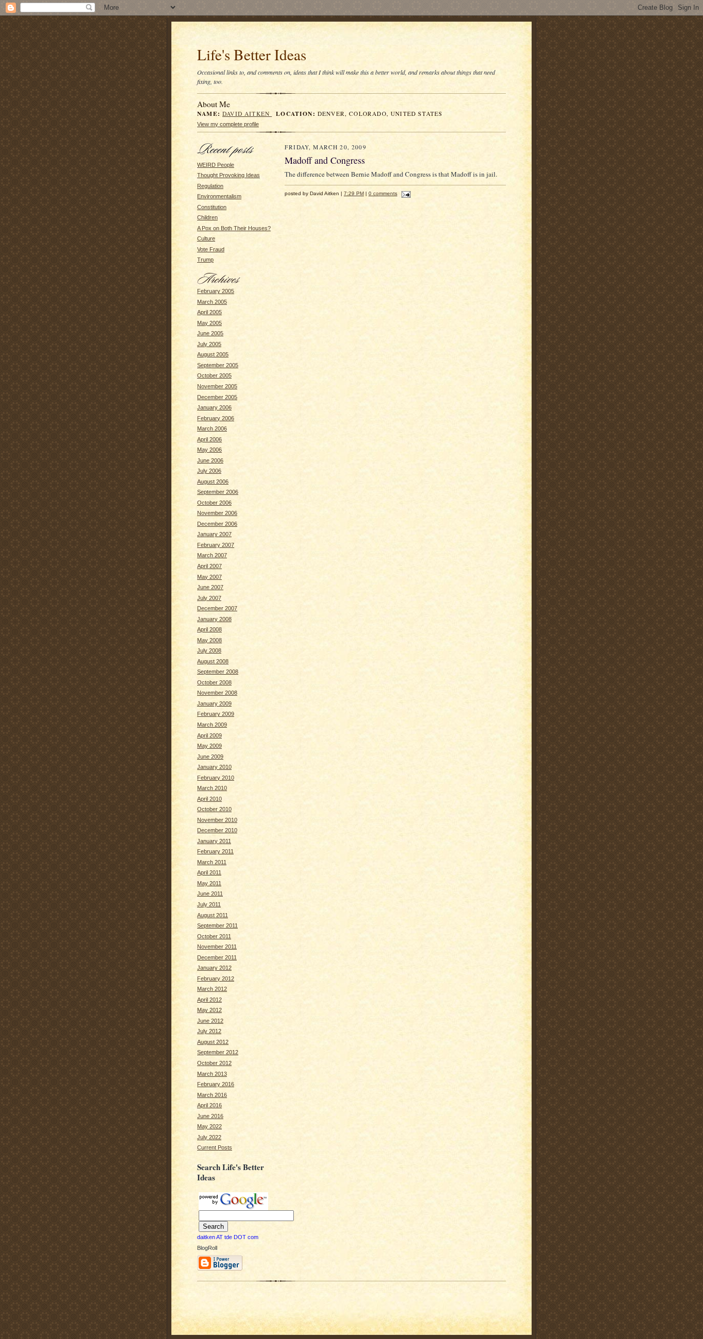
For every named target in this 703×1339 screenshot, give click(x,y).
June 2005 (210, 333)
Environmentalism (219, 196)
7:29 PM (354, 193)
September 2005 (217, 365)
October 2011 (214, 936)
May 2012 (209, 1010)
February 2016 (215, 1084)
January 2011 (214, 841)
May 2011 (209, 883)
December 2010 (217, 830)
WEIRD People (215, 165)
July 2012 (209, 1031)
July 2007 (209, 598)
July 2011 (209, 904)
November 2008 (217, 693)
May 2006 (209, 450)
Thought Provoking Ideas (228, 175)
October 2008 (214, 682)
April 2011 (209, 872)
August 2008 (213, 661)
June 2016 (210, 1116)
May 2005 (209, 323)
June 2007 (210, 587)
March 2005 (212, 302)
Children (207, 217)
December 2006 (217, 524)
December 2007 (217, 608)
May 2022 (209, 1126)
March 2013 (212, 1074)
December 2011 (217, 957)
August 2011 (212, 915)
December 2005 (217, 397)
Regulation (210, 186)
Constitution (211, 207)
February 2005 (215, 291)
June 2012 (210, 1021)
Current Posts (214, 1147)
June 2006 (210, 460)
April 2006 (209, 439)
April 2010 (209, 799)
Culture (206, 238)
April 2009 (209, 735)
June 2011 (210, 893)
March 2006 (212, 428)
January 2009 (214, 703)
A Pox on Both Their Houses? (234, 228)
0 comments (382, 193)
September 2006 (217, 492)
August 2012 (213, 1042)
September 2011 (217, 925)
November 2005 (217, 386)
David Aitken (247, 113)
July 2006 (209, 471)
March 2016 (212, 1095)
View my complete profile (228, 124)
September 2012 (217, 1052)
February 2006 (215, 418)
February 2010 (215, 778)
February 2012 (215, 978)
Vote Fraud (210, 249)
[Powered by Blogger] (219, 1269)
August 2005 (213, 354)
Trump (205, 259)
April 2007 (209, 566)
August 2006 (213, 481)
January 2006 (214, 407)
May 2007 (209, 577)
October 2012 (214, 1063)
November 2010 (217, 820)
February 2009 (215, 714)
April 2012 (209, 1000)
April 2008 (209, 629)
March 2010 (212, 788)
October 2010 (214, 809)
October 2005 (214, 375)
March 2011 (211, 862)
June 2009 (210, 756)
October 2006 (214, 503)
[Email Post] (405, 193)
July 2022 (209, 1137)
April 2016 (209, 1105)
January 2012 (214, 968)
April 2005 (209, 312)
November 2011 (217, 946)
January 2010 (214, 767)
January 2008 (214, 619)
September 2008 (217, 671)
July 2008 (209, 650)
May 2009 (209, 746)
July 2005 (209, 344)
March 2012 (212, 989)
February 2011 (215, 851)
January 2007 (214, 534)
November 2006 (217, 513)
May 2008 (209, 640)
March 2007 (212, 555)
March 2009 (212, 725)
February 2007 (215, 545)
